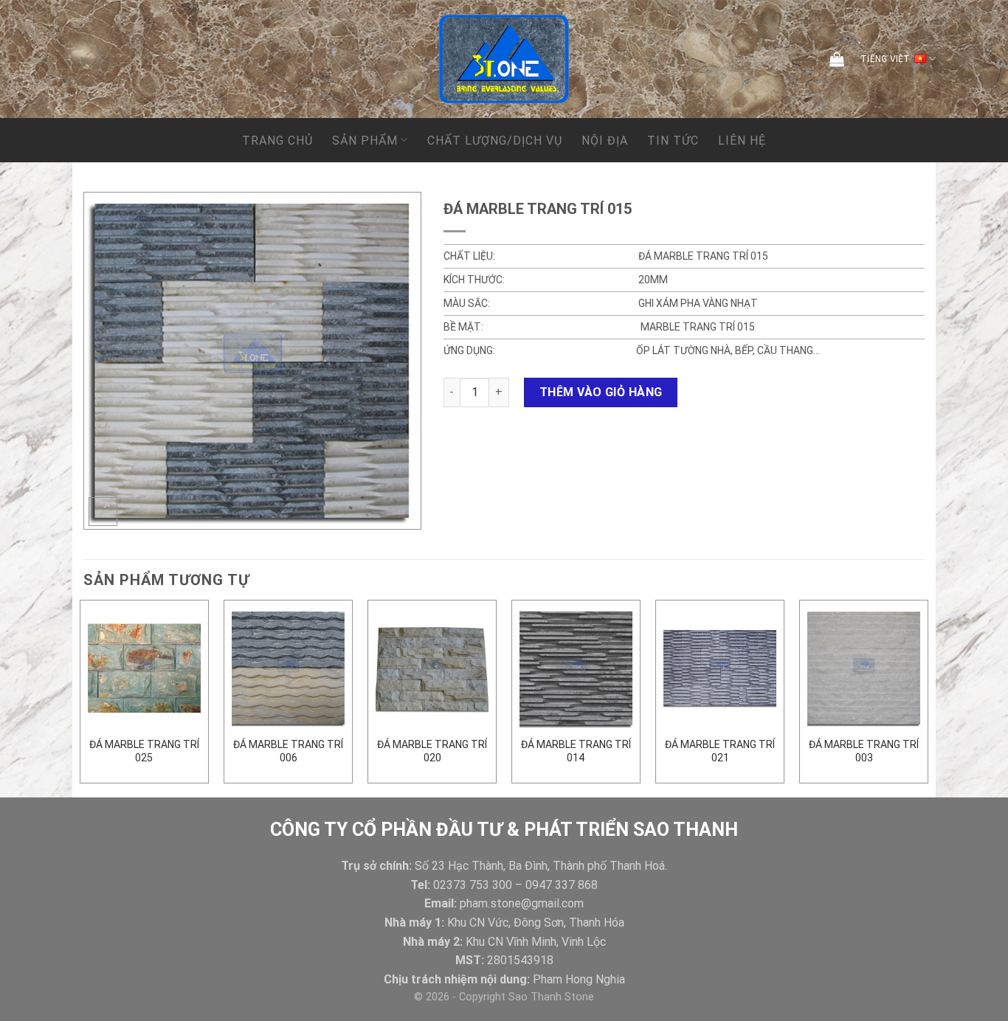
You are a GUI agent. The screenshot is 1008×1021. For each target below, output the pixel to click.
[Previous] (80, 697)
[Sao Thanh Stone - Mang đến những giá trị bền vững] (504, 59)
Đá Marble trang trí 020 (432, 751)
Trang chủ (277, 141)
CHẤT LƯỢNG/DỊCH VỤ (494, 141)
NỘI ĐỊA (604, 141)
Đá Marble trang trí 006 (288, 751)
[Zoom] (103, 511)
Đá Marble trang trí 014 (576, 751)
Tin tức (673, 141)
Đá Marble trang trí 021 (720, 751)
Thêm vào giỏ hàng (601, 392)
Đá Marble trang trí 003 (864, 751)
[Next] (927, 697)
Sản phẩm (365, 141)
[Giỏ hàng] (836, 59)
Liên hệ (742, 141)
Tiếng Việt (885, 59)
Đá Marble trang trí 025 (144, 751)
